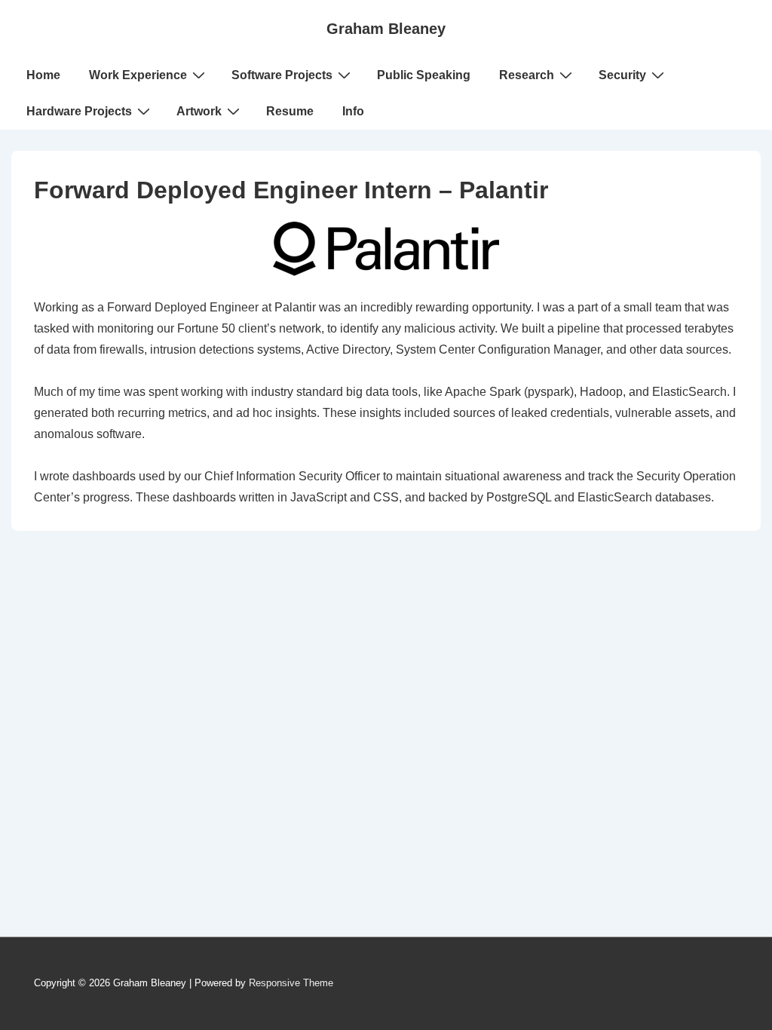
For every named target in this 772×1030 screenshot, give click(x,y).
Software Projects (281, 75)
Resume (290, 111)
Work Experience (138, 75)
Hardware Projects (79, 111)
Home (43, 75)
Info (353, 111)
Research (526, 75)
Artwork (199, 111)
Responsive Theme (291, 983)
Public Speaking (423, 75)
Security (622, 75)
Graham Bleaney (386, 28)
